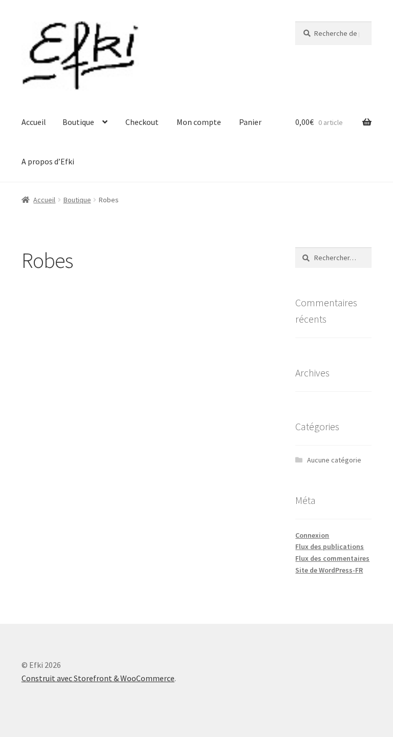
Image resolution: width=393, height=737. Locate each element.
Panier (250, 122)
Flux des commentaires (332, 558)
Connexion (312, 535)
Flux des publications (329, 546)
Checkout (142, 122)
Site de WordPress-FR (329, 570)
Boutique (78, 122)
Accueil (33, 122)
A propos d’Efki (47, 161)
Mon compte (199, 122)
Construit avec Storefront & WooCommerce (97, 678)
